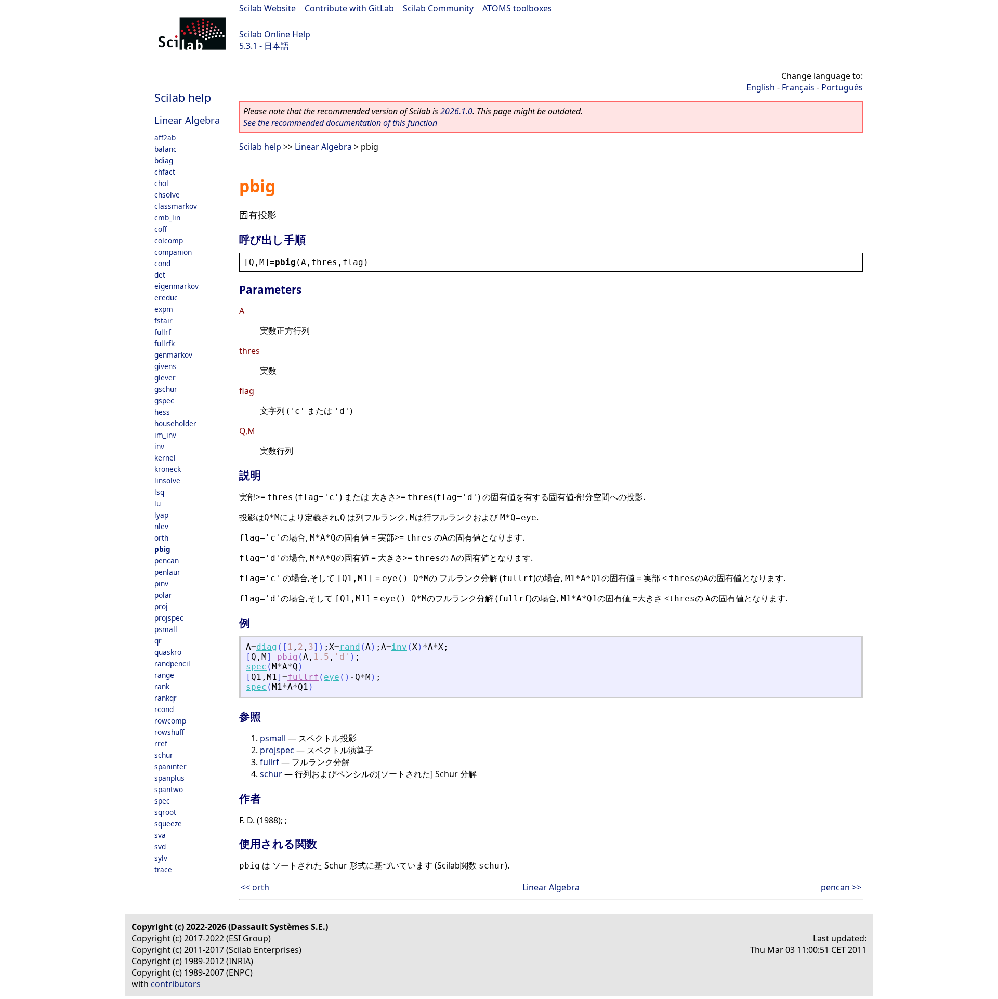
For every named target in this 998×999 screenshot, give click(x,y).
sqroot (165, 812)
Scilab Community (438, 8)
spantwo (168, 789)
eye (331, 677)
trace (163, 869)
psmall (165, 629)
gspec (164, 400)
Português (842, 87)
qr (158, 641)
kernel (165, 458)
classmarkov (175, 206)
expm (163, 309)
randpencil (172, 663)
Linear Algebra (187, 119)
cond (162, 263)
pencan (166, 561)
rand (349, 647)
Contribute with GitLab (349, 8)
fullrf (162, 332)
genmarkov (173, 355)
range (164, 675)
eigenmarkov (176, 286)
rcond (164, 709)
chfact (164, 172)
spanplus (169, 778)
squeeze (168, 824)
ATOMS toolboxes (517, 8)
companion (173, 252)
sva (160, 835)
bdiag (163, 160)
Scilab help (182, 97)
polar (163, 595)
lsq (159, 492)
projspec (168, 618)
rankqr (165, 698)
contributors (176, 984)
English (760, 87)
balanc (165, 149)
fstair (163, 320)
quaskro (167, 652)
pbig (162, 549)
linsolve (167, 480)
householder (175, 423)
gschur (165, 389)
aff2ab (165, 137)
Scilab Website (267, 8)
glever (165, 378)
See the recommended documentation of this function (340, 122)
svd (160, 846)
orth (161, 538)
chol (161, 183)
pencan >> (841, 887)
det (159, 275)
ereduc (166, 298)
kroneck (167, 469)
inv (159, 446)
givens (165, 366)
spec (162, 801)
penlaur (167, 572)
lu (157, 503)
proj (161, 606)
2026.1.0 (456, 111)
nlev (161, 526)
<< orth (255, 887)
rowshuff (169, 732)
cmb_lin (167, 217)
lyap (161, 515)
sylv (160, 858)
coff (160, 229)
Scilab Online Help (274, 34)
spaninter (170, 766)
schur (163, 755)
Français (798, 87)
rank (161, 686)
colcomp (168, 240)
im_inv (165, 435)
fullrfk (164, 343)
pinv (161, 583)
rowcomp (170, 721)
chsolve (167, 195)
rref (160, 743)
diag (266, 647)
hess (162, 412)
